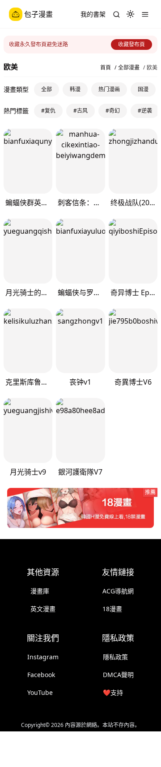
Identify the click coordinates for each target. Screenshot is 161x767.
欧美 (152, 67)
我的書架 (93, 14)
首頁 (105, 67)
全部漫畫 (129, 67)
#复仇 (48, 110)
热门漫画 (109, 89)
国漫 (143, 89)
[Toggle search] (116, 14)
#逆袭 (145, 110)
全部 (46, 89)
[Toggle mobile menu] (145, 14)
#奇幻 (113, 110)
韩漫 (75, 89)
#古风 (80, 110)
